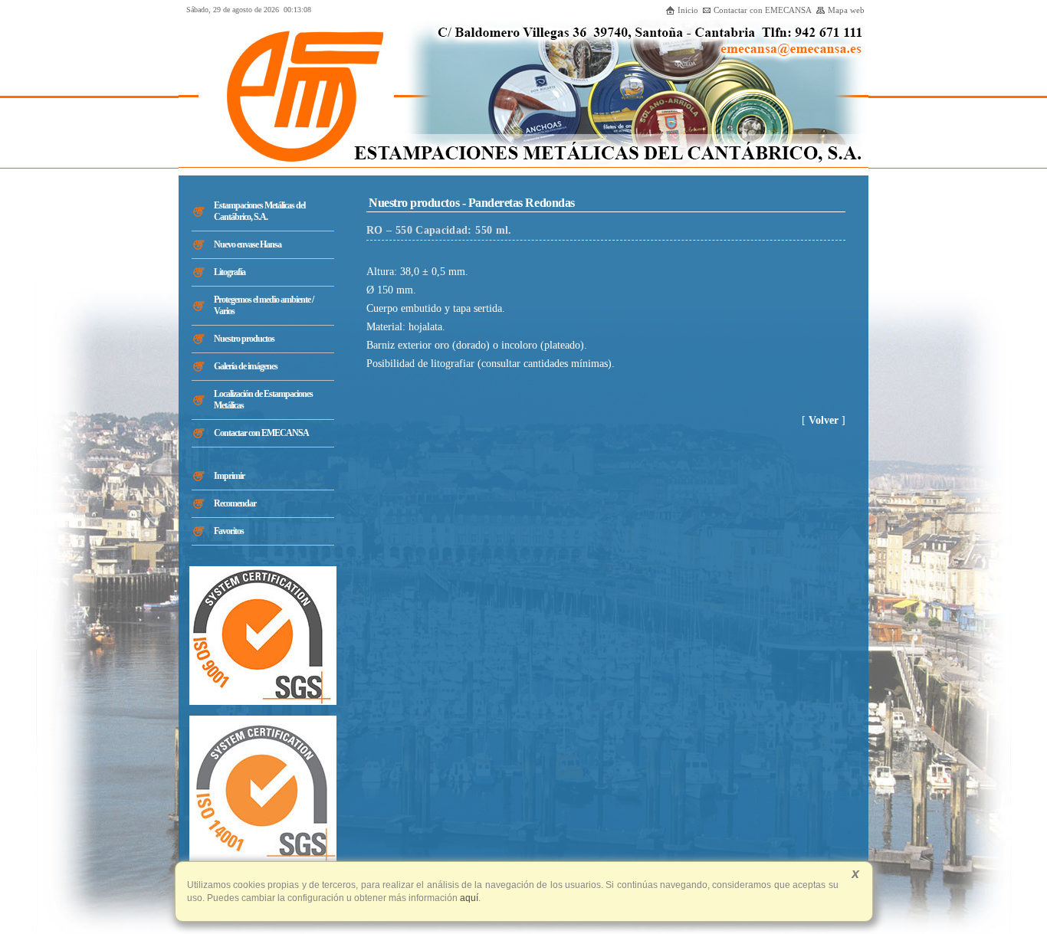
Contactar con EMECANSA (763, 10)
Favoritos (229, 531)
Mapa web (846, 10)
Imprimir (229, 475)
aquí (468, 898)
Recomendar (235, 503)
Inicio (688, 10)
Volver (824, 420)
